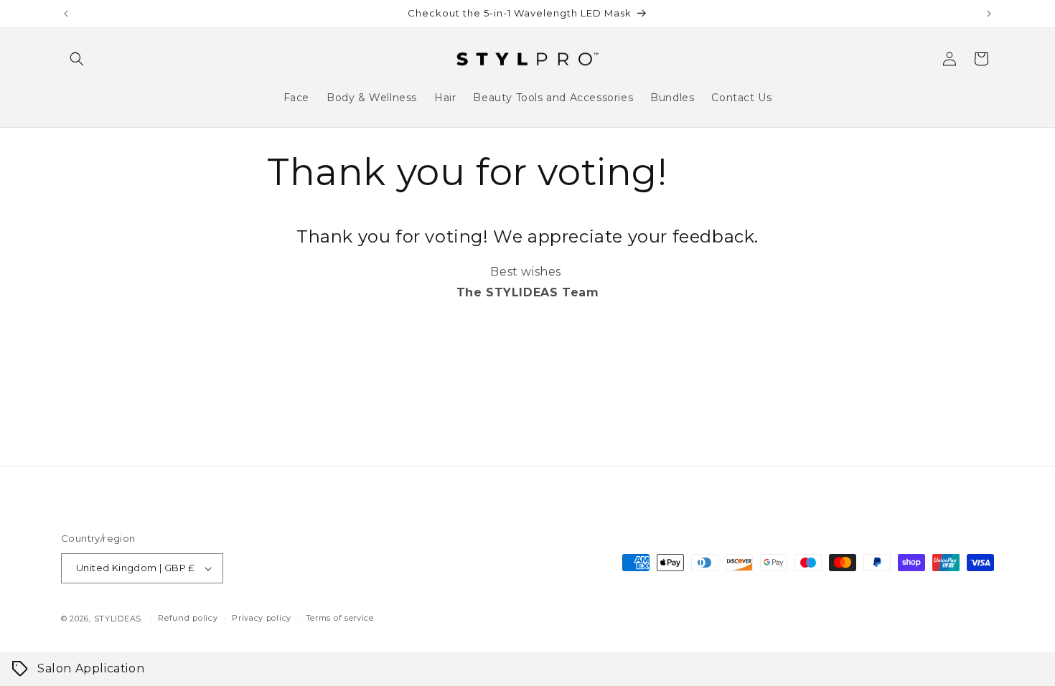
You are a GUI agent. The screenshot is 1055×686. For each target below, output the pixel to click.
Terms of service (340, 618)
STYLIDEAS (117, 619)
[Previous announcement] (66, 13)
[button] (77, 59)
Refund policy (187, 618)
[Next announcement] (989, 13)
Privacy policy (261, 618)
